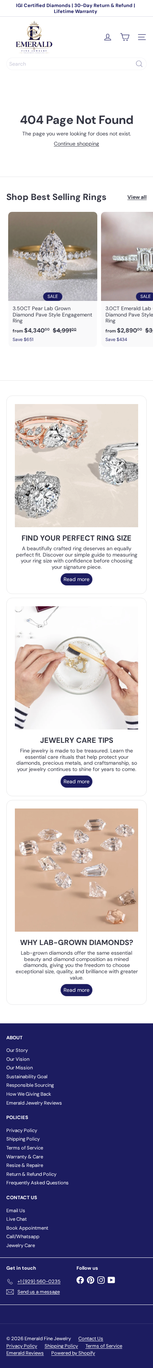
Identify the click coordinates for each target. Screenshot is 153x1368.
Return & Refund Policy (31, 1174)
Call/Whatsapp (22, 1236)
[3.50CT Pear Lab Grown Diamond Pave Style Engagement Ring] (52, 279)
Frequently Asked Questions (37, 1183)
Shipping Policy (23, 1139)
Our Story (17, 1050)
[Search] (139, 64)
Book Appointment (27, 1228)
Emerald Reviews (25, 1353)
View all (137, 197)
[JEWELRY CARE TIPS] (76, 667)
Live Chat (16, 1219)
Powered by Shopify (73, 1353)
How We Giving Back (28, 1094)
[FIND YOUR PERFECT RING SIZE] (76, 465)
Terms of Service (24, 1148)
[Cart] (124, 37)
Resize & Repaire (24, 1165)
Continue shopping (76, 143)
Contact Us (90, 1338)
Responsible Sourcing (30, 1085)
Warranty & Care (24, 1157)
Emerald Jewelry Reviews (34, 1103)
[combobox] (76, 64)
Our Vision (17, 1059)
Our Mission (19, 1067)
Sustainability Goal (27, 1076)
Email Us (15, 1210)
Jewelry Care (20, 1245)
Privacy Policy (21, 1130)
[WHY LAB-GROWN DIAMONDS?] (76, 870)
